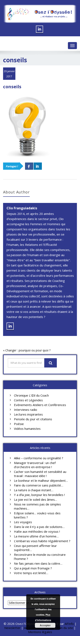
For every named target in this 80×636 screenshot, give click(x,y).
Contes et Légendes (28, 400)
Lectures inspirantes (28, 414)
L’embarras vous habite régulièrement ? (42, 541)
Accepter (45, 625)
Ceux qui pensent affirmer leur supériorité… (35, 548)
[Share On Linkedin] (38, 166)
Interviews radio (25, 410)
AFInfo (70, 624)
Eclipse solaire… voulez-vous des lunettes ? (37, 515)
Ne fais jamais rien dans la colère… (38, 563)
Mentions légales (40, 632)
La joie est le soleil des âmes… (35, 499)
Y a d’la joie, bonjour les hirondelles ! (39, 495)
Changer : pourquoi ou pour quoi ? (27, 350)
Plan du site (65, 628)
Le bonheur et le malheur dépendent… (41, 480)
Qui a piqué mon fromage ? (33, 568)
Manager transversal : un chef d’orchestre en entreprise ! (35, 465)
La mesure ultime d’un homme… (36, 536)
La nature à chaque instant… (33, 490)
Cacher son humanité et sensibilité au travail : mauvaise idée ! (40, 474)
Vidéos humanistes (27, 428)
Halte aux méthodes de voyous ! (37, 531)
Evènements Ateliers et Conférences (40, 405)
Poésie (19, 424)
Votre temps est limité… (31, 573)
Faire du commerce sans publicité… (38, 485)
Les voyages (23, 522)
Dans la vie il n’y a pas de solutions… (39, 527)
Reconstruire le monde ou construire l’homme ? (40, 556)
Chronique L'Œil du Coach (31, 395)
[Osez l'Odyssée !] (40, 14)
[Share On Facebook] (29, 166)
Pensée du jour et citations (33, 419)
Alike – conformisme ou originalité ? (38, 458)
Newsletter (12, 628)
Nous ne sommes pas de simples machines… (37, 506)
